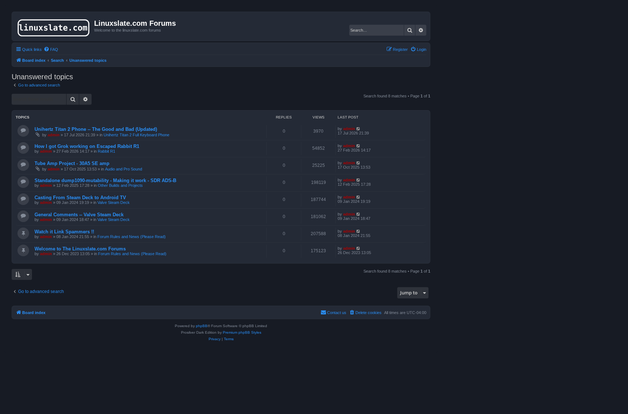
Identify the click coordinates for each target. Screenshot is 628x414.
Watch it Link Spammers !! (64, 231)
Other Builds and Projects (120, 185)
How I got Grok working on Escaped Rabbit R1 (87, 146)
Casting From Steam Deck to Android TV (80, 197)
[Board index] (54, 26)
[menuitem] (51, 49)
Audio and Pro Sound (123, 169)
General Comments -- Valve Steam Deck (79, 214)
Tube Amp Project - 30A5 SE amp (72, 163)
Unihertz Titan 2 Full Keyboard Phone (136, 135)
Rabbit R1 (106, 151)
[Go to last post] (358, 128)
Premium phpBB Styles (242, 332)
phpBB (202, 326)
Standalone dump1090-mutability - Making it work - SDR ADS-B (105, 180)
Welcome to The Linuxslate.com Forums (80, 249)
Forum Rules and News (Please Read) (131, 236)
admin (54, 135)
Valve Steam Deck (113, 202)
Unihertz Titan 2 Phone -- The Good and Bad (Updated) (96, 129)
